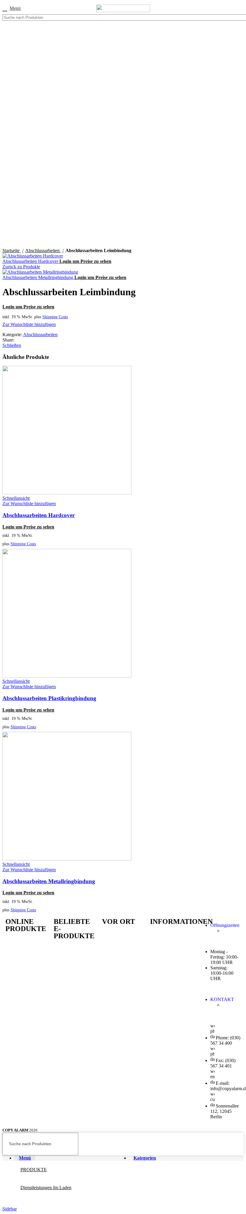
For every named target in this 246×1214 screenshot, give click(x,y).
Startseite (11, 250)
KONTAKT (222, 999)
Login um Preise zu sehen (85, 261)
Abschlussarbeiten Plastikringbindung (49, 698)
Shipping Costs (55, 316)
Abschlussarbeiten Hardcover (30, 261)
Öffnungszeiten (224, 925)
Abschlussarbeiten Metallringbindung (38, 277)
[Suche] (237, 17)
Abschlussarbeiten (43, 250)
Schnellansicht (16, 498)
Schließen (11, 345)
